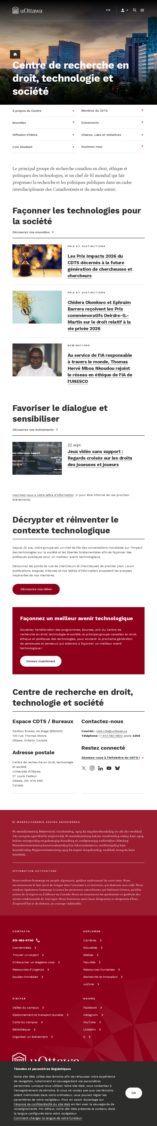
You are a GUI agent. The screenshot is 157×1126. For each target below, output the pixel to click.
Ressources (28, 969)
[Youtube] (109, 768)
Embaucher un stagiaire (33, 962)
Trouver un (25, 955)
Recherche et (100, 977)
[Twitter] (83, 768)
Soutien (25, 977)
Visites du (25, 1007)
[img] (27, 10)
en (108, 10)
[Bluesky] (117, 768)
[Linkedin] (100, 768)
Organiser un (30, 1037)
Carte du (25, 1022)
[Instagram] (92, 768)
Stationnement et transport (37, 1015)
